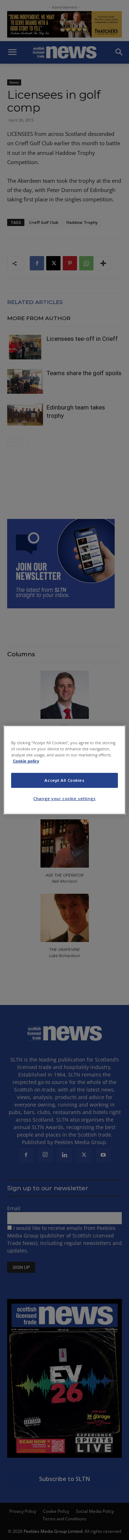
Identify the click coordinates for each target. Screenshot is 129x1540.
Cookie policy (26, 761)
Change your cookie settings (64, 798)
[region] (64, 770)
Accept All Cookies (64, 780)
